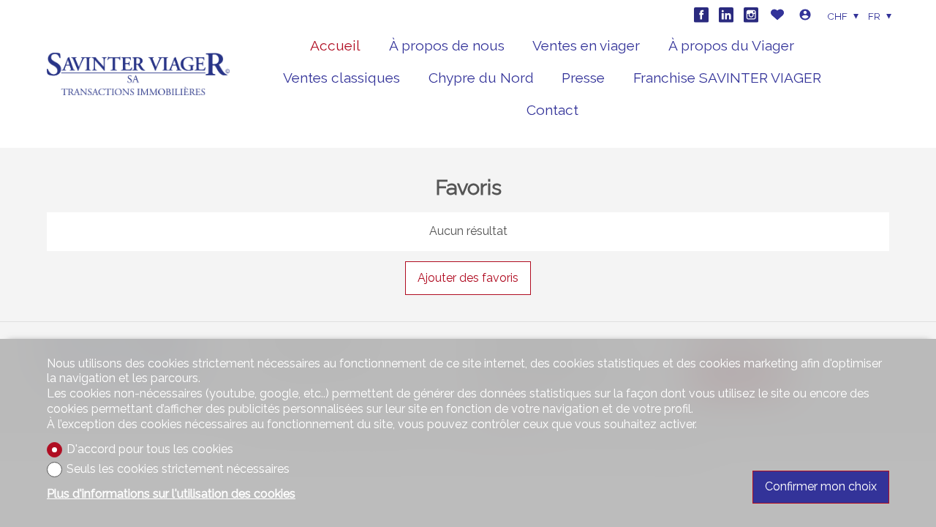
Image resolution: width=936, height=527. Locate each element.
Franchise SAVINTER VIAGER (727, 78)
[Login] (805, 16)
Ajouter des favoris (468, 278)
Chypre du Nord (481, 78)
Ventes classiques (341, 78)
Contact (552, 110)
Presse (583, 78)
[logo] (138, 74)
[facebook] (701, 14)
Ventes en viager (586, 45)
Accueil (335, 45)
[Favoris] (777, 16)
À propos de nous (447, 45)
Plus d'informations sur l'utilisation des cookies (171, 494)
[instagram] (751, 14)
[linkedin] (726, 14)
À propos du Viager (731, 45)
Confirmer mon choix (821, 486)
